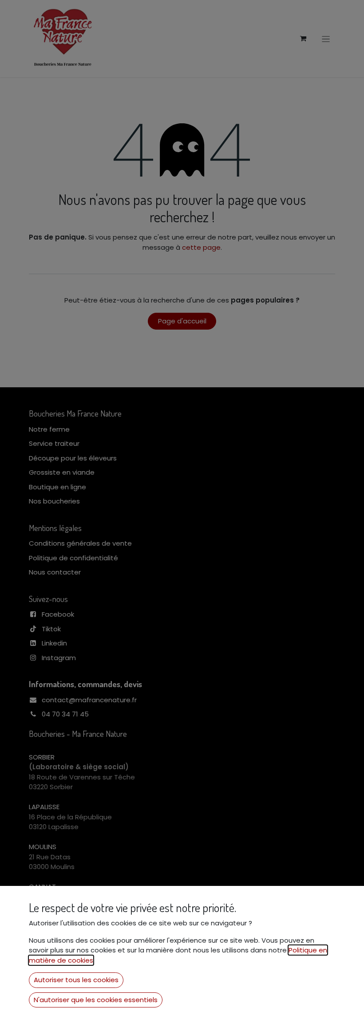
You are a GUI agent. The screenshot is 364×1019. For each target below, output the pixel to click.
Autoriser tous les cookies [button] (76, 979)
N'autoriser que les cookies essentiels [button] (96, 999)
